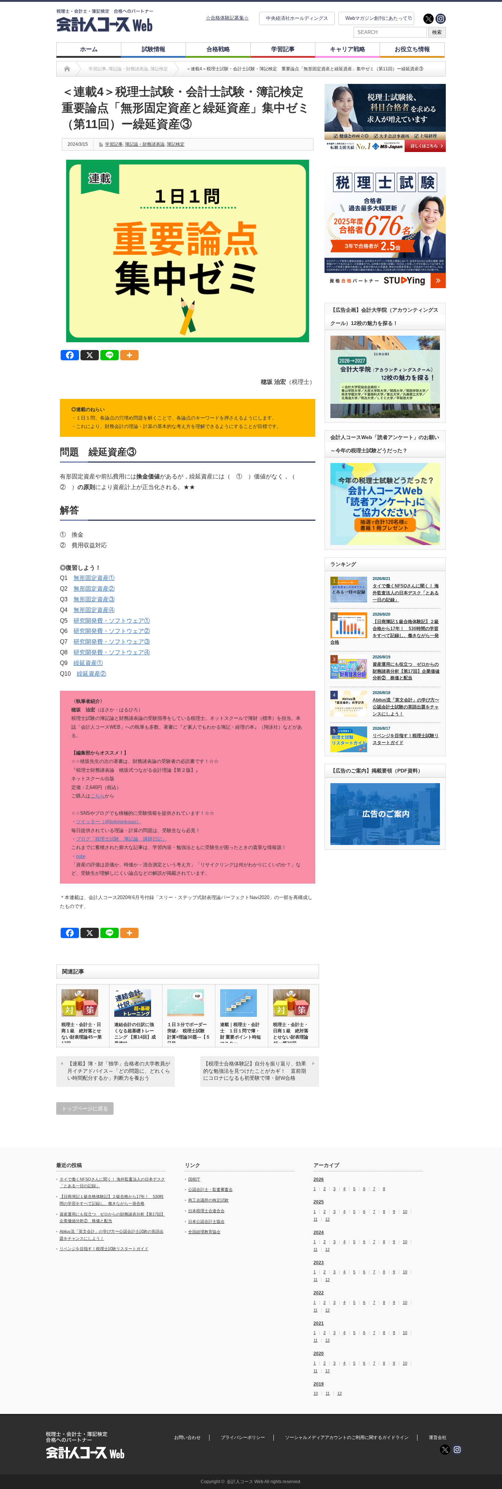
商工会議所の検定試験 (208, 1200)
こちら (97, 796)
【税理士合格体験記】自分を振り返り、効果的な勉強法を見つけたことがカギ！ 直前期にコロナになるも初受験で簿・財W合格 (254, 1071)
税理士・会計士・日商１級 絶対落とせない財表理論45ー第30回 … (290, 1034)
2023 (318, 1262)
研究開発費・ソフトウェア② (111, 631)
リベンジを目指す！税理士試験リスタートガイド (406, 739)
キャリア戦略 (347, 49)
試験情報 (153, 49)
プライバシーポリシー (243, 1437)
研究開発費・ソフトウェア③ (111, 642)
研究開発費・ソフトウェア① (111, 621)
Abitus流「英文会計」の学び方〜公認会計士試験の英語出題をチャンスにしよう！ (406, 706)
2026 (318, 1179)
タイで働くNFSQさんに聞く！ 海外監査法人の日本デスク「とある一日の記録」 (406, 592)
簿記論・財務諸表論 (145, 144)
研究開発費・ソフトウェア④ (111, 652)
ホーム (89, 49)
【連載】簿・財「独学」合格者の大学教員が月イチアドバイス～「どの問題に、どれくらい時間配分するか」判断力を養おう (118, 1071)
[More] (129, 355)
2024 (318, 1232)
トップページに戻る (85, 1108)
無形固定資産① (94, 578)
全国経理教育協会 (204, 1232)
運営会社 (438, 1437)
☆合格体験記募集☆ (227, 18)
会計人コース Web (245, 1481)
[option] (385, 118)
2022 (318, 1292)
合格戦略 (218, 49)
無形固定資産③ (94, 599)
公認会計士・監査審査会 (210, 1189)
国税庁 (194, 1179)
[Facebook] (70, 355)
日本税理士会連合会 (206, 1211)
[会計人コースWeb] (104, 29)
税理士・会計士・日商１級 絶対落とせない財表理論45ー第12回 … (81, 1034)
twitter (428, 19)
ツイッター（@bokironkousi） (108, 821)
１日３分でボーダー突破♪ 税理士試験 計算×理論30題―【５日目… (188, 1034)
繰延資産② (91, 674)
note (80, 856)
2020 (318, 1353)
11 (315, 1219)
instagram (440, 19)
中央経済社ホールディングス (297, 18)
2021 (318, 1323)
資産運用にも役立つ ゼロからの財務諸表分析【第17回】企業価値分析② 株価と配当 (406, 671)
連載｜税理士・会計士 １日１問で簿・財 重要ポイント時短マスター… (240, 1034)
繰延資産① (88, 663)
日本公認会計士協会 (206, 1221)
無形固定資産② (94, 589)
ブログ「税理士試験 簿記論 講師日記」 (121, 839)
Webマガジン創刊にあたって (376, 18)
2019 (318, 1384)
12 (327, 1219)
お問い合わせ (187, 1437)
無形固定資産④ (94, 610)
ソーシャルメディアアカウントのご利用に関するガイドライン (347, 1437)
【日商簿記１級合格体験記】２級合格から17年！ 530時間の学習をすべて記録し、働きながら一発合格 (384, 632)
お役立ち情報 (412, 49)
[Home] (67, 68)
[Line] (109, 355)
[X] (89, 355)
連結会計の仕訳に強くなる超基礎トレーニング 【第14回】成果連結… (135, 1034)
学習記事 (283, 49)
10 (405, 1212)
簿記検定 (175, 144)
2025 (318, 1202)
